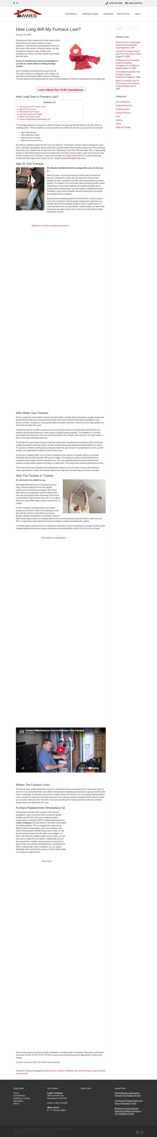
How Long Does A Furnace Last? (31, 107)
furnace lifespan (85, 1071)
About (137, 14)
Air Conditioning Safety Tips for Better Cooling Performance (128, 74)
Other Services (123, 14)
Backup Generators (124, 105)
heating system (71, 156)
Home (16, 1093)
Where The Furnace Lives (28, 117)
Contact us (20, 1062)
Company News (123, 109)
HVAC (118, 124)
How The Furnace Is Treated (29, 114)
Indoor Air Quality (123, 127)
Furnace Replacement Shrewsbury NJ (33, 119)
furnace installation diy (67, 1071)
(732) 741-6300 (38, 1062)
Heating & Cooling (90, 14)
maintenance (21, 490)
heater (36, 135)
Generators (108, 14)
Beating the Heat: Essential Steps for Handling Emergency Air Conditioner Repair (128, 1111)
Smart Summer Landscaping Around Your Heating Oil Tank (128, 45)
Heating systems (44, 48)
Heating (28, 1071)
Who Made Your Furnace (28, 112)
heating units (47, 417)
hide (53, 102)
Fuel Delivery (71, 14)
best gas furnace (49, 1071)
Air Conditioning (123, 102)
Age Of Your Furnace (26, 109)
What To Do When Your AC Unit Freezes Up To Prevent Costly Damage (128, 83)
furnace (50, 789)
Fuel (118, 116)
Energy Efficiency (123, 113)
